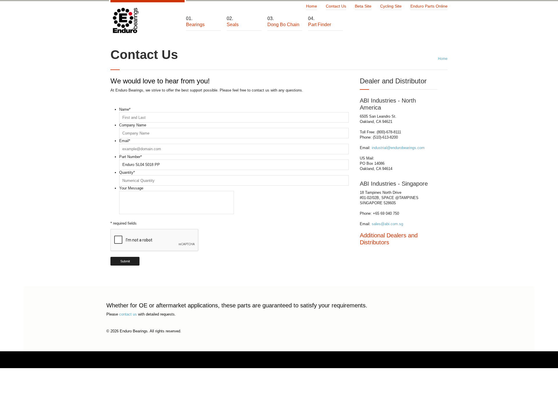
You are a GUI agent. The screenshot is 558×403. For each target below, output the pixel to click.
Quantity (127, 172)
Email (124, 141)
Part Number (130, 157)
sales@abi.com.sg (387, 224)
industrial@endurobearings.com (398, 148)
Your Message (131, 188)
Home (311, 6)
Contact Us (336, 6)
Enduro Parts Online (429, 6)
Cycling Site (391, 6)
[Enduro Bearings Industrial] (125, 20)
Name (124, 109)
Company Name (132, 125)
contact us (128, 314)
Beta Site (363, 6)
